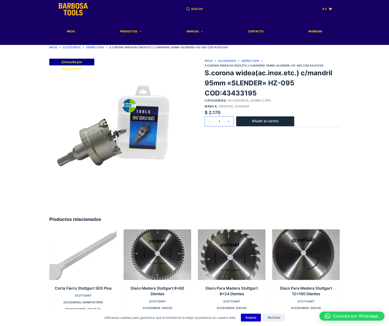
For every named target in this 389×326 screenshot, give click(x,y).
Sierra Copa (260, 100)
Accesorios (238, 100)
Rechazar (274, 317)
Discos (167, 308)
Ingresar (315, 31)
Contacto (255, 31)
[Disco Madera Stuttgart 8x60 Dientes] (157, 254)
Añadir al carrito (265, 121)
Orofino (226, 106)
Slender (242, 106)
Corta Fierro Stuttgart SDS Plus (83, 288)
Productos (128, 31)
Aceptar (250, 317)
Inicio (71, 31)
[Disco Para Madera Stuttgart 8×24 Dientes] (231, 254)
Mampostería (93, 302)
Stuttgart (83, 295)
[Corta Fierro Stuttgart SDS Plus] (83, 254)
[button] (351, 316)
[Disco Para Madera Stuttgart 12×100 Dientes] (306, 254)
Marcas (193, 31)
